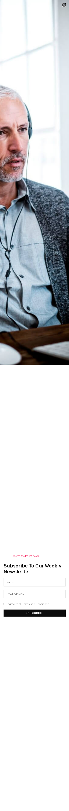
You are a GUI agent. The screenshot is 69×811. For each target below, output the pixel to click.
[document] (34, 405)
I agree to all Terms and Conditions (28, 604)
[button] (64, 5)
